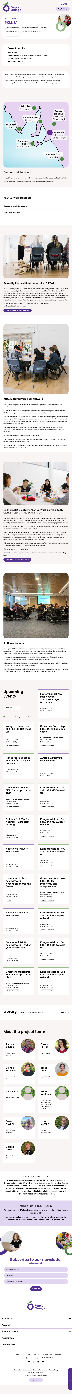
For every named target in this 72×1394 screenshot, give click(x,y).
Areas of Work (10, 1331)
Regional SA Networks (11, 213)
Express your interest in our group (17, 560)
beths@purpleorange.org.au (49, 445)
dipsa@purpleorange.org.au (16, 306)
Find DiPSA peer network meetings (17, 310)
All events (9, 708)
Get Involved (9, 1344)
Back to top (36, 1380)
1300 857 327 (58, 1355)
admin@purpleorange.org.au (29, 1358)
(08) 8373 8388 (47, 1355)
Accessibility (27, 1370)
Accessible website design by (36, 1375)
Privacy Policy (53, 1370)
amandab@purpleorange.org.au (15, 447)
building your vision (42, 669)
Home (6, 18)
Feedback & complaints (40, 1370)
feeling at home (31, 671)
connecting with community (49, 671)
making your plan (55, 669)
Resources (8, 1338)
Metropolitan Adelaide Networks (15, 206)
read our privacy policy (36, 1263)
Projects (14, 18)
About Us (7, 1318)
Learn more (64, 1012)
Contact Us (17, 1370)
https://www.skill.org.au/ (23, 58)
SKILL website (30, 665)
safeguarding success (17, 671)
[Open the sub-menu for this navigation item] (70, 1319)
